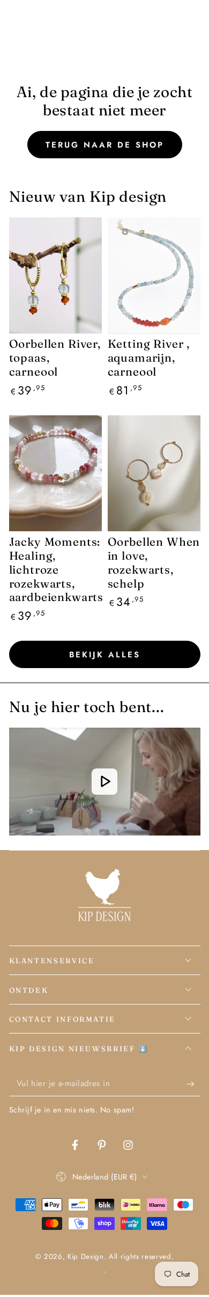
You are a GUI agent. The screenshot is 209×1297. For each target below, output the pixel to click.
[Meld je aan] (193, 1084)
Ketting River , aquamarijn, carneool (149, 357)
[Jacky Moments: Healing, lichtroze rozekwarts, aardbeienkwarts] (55, 473)
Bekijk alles (104, 655)
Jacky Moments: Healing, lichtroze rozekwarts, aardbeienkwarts (56, 569)
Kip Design (86, 1256)
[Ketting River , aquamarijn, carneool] (154, 275)
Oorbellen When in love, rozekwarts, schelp (154, 562)
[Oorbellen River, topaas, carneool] (55, 275)
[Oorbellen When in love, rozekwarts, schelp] (154, 473)
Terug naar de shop (105, 145)
